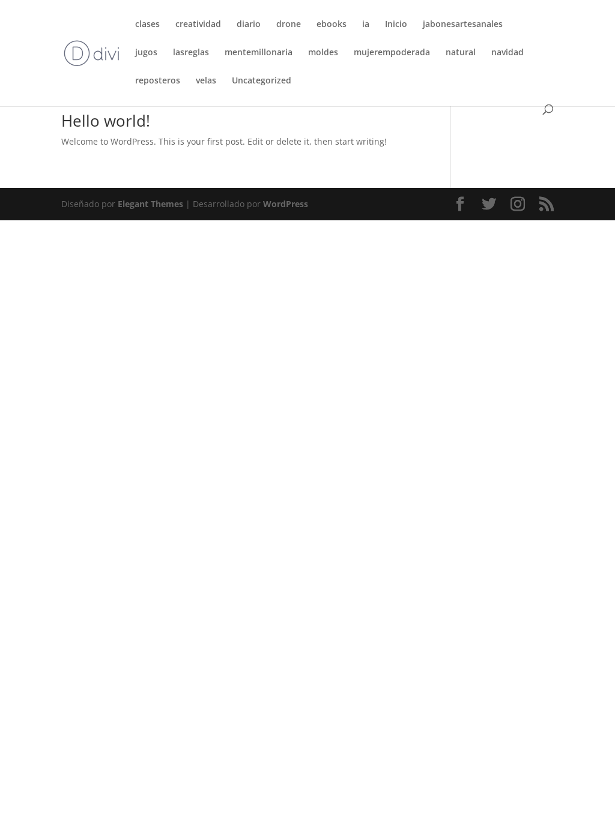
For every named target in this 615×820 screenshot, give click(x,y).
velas (206, 81)
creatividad (198, 24)
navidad (507, 53)
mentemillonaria (258, 53)
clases (147, 24)
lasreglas (191, 53)
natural (461, 53)
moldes (323, 53)
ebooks (332, 24)
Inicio (396, 24)
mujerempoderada (392, 53)
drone (288, 24)
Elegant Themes (150, 204)
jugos (146, 53)
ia (365, 24)
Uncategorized (261, 81)
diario (249, 24)
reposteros (157, 81)
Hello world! (105, 120)
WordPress (285, 204)
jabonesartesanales (463, 24)
